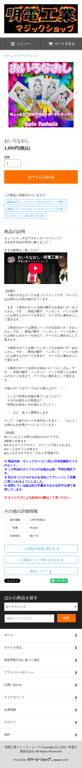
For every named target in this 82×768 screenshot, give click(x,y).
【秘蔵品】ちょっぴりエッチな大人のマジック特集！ (35, 202)
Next (77, 92)
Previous (5, 92)
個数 (7, 157)
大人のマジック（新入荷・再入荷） (25, 215)
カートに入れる (41, 177)
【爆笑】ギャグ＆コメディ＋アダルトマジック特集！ (35, 208)
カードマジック (28, 55)
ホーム (8, 55)
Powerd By (20, 760)
